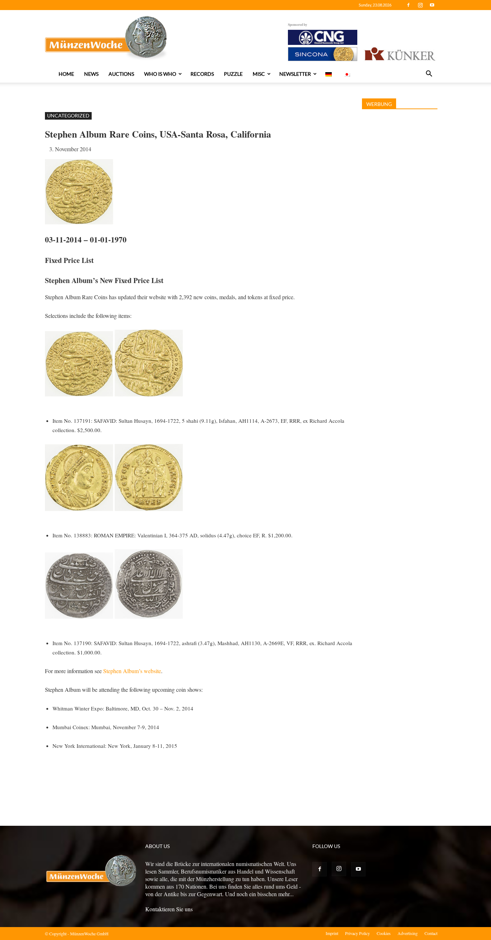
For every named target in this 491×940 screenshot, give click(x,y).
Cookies (384, 933)
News (91, 74)
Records (202, 74)
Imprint (332, 933)
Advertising (408, 933)
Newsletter (295, 74)
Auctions (121, 74)
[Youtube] (432, 5)
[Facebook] (408, 5)
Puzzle (233, 74)
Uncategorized (68, 115)
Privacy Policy (357, 933)
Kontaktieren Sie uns (169, 909)
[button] (428, 74)
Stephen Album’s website (132, 671)
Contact (431, 933)
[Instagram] (420, 5)
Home (66, 74)
